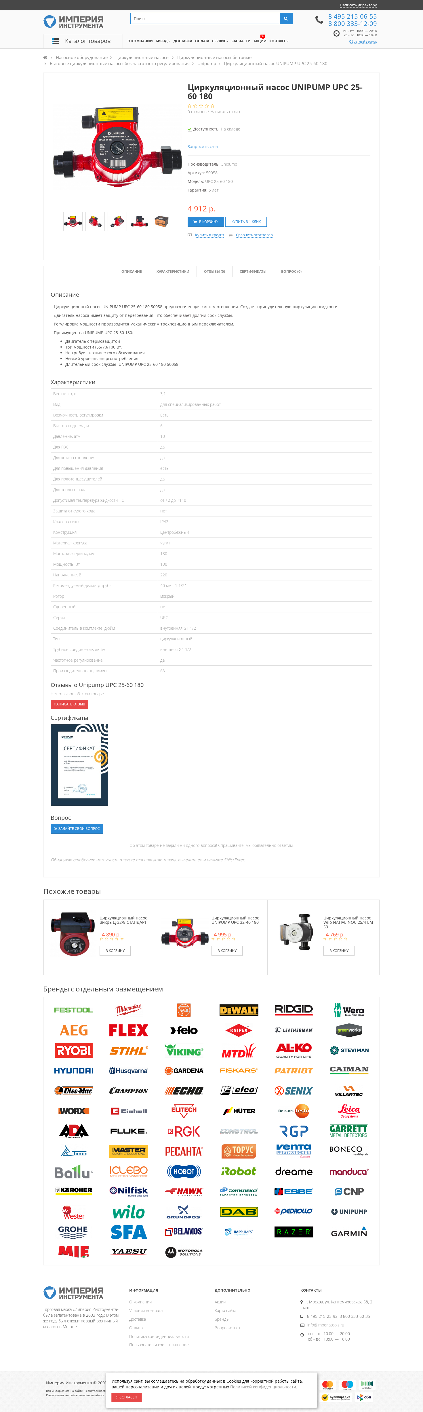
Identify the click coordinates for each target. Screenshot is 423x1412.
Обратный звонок (363, 41)
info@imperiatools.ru (325, 1325)
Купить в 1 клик (246, 221)
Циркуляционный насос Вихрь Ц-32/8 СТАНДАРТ (123, 920)
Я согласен (126, 1397)
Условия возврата (146, 1310)
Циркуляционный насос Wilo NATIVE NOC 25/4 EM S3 (348, 922)
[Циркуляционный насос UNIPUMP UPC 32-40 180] (185, 933)
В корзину (208, 221)
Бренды (222, 1319)
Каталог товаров (87, 41)
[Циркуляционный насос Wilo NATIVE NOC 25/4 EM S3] (296, 933)
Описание (131, 271)
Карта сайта (225, 1310)
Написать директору (358, 4)
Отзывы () (214, 271)
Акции (220, 1302)
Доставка (137, 1319)
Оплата (136, 1327)
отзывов (198, 111)
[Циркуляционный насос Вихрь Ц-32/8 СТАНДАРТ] (73, 933)
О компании (140, 1302)
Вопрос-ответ (227, 1327)
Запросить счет (203, 146)
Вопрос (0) (291, 271)
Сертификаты (253, 271)
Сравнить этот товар (254, 234)
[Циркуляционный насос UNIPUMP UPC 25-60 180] (73, 221)
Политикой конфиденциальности (263, 1387)
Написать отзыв (225, 111)
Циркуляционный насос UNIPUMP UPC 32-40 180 (235, 920)
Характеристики (173, 271)
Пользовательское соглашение (159, 1344)
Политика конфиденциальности (159, 1336)
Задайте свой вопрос (79, 828)
